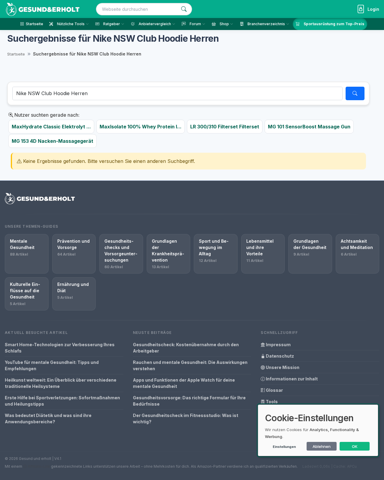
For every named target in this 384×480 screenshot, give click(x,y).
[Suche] (184, 9)
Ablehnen (322, 446)
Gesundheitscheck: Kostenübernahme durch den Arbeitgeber (186, 347)
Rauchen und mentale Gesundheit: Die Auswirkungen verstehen (190, 365)
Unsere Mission (282, 367)
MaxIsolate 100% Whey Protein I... (141, 127)
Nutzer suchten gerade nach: (46, 115)
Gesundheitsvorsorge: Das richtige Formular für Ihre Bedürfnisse (189, 400)
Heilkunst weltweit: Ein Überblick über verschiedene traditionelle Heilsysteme (60, 383)
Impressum (278, 344)
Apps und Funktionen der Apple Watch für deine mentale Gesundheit (184, 383)
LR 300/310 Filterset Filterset (224, 127)
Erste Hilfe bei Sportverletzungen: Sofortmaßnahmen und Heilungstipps (62, 400)
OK (355, 446)
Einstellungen (284, 447)
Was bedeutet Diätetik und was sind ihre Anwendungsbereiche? (48, 418)
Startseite (16, 54)
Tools (271, 401)
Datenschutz (279, 355)
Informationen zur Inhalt (291, 378)
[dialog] (318, 430)
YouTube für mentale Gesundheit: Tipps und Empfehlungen (52, 365)
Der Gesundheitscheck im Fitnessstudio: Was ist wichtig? (185, 418)
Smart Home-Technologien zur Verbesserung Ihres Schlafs (60, 347)
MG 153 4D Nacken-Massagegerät (52, 141)
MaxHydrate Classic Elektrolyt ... (51, 127)
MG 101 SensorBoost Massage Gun (309, 127)
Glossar (274, 390)
